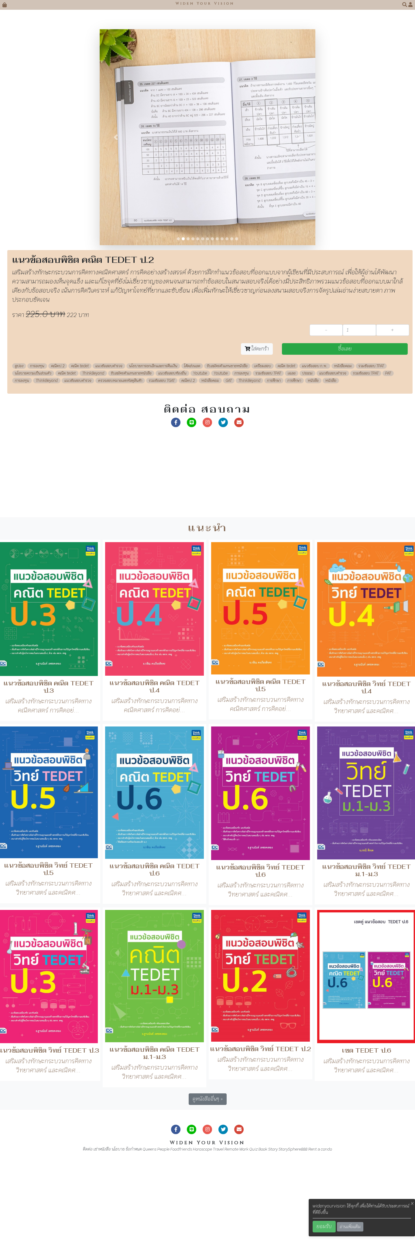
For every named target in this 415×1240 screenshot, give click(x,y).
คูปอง (19, 366)
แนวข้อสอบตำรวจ (108, 366)
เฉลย (292, 373)
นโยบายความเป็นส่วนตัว (33, 373)
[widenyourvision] (176, 422)
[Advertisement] (182, 474)
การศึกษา (274, 380)
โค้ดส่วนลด (192, 366)
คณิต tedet (80, 366)
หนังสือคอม (343, 366)
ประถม (307, 373)
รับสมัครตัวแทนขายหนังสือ (227, 366)
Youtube (200, 373)
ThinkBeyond (93, 373)
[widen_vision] (223, 422)
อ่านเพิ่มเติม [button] (350, 1226)
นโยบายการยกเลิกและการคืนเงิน (153, 366)
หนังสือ (313, 380)
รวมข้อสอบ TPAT (371, 366)
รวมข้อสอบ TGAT (162, 380)
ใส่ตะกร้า (259, 349)
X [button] (412, 1203)
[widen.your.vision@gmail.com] (239, 422)
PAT (388, 373)
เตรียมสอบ (262, 366)
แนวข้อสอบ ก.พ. (315, 366)
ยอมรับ (324, 1226)
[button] (405, 5)
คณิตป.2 (57, 366)
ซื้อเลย (345, 349)
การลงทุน (37, 366)
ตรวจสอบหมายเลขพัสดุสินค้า (120, 380)
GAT (229, 380)
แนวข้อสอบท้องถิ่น (172, 373)
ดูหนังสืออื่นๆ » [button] (208, 1099)
